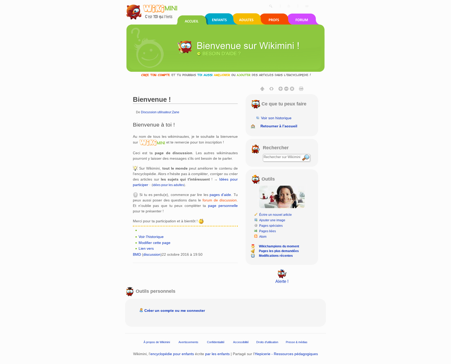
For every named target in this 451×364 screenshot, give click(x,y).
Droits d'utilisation (267, 342)
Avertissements (188, 342)
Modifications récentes (276, 256)
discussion (152, 254)
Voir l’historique (151, 237)
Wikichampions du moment (279, 246)
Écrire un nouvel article (275, 215)
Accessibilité (241, 342)
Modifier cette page (154, 243)
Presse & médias (296, 342)
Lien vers (146, 248)
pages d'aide (220, 195)
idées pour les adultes (168, 185)
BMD (137, 254)
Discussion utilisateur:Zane (160, 112)
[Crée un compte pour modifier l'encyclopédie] (225, 75)
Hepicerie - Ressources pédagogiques (286, 354)
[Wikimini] (152, 142)
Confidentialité (215, 342)
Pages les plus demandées (279, 251)
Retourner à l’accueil (278, 126)
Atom (262, 236)
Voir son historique (276, 118)
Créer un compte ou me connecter (174, 310)
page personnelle (223, 206)
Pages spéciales (271, 226)
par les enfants (217, 354)
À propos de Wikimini (157, 342)
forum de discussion (220, 200)
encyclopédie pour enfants (172, 354)
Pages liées (267, 231)
